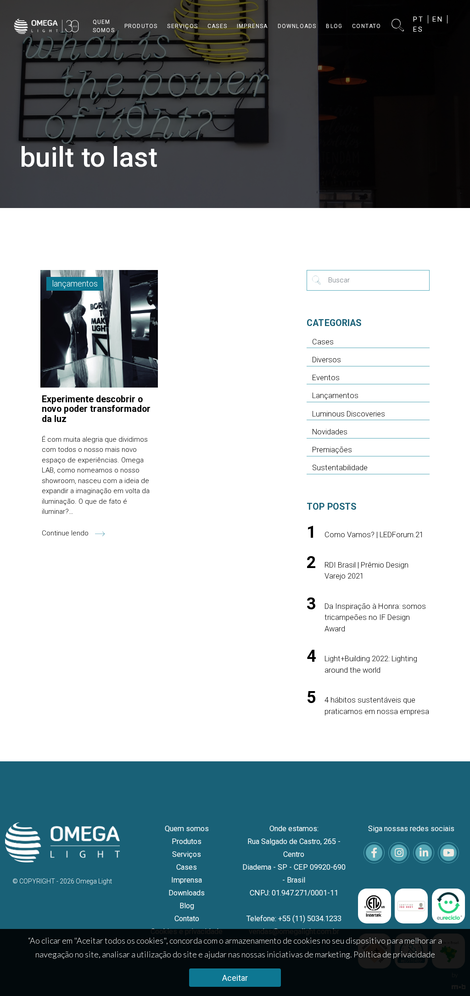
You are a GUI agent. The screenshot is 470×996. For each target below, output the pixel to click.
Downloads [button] (297, 26)
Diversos (326, 359)
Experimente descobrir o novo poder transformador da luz (96, 409)
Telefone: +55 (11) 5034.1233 (293, 918)
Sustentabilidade (340, 467)
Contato (186, 918)
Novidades (329, 432)
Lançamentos (335, 395)
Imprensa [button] (252, 26)
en (437, 19)
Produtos (186, 841)
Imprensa (186, 880)
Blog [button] (334, 26)
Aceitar (235, 978)
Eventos (326, 377)
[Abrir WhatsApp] (447, 973)
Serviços (186, 854)
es (418, 29)
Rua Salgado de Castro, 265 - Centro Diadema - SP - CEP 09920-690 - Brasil (294, 860)
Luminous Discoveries (348, 414)
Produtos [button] (141, 26)
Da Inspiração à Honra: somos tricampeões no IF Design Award (375, 618)
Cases (323, 342)
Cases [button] (217, 26)
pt (418, 19)
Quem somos (187, 828)
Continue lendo (66, 533)
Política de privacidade (394, 954)
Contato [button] (366, 26)
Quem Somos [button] (104, 26)
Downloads (186, 893)
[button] (397, 26)
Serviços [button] (182, 26)
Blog (186, 905)
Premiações (332, 449)
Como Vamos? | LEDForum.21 (374, 534)
